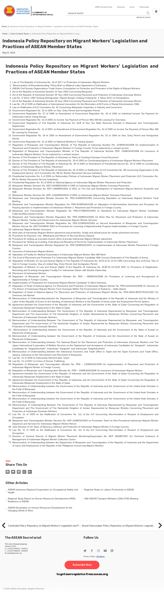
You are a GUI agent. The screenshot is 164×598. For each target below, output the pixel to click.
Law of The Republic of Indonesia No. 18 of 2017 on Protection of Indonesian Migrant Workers (60, 82)
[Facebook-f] (91, 550)
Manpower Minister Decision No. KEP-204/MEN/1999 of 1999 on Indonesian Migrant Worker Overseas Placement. (71, 185)
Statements (121, 7)
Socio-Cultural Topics (19, 34)
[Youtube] (105, 550)
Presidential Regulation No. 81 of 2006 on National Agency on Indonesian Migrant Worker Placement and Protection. (72, 182)
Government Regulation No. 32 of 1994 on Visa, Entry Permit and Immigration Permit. (56, 110)
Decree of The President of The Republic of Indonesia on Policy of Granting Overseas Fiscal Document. (65, 157)
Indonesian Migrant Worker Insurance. (32, 229)
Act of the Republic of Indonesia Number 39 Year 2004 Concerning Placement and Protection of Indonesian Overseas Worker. (77, 95)
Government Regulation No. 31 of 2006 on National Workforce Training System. (53, 141)
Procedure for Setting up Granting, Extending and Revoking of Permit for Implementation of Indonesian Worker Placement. (75, 242)
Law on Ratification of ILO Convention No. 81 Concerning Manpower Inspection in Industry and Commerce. (67, 107)
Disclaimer (100, 556)
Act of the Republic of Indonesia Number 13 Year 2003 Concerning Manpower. (52, 91)
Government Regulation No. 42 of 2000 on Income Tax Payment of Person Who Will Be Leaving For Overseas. (69, 119)
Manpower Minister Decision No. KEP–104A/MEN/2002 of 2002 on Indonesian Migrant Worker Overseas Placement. (72, 195)
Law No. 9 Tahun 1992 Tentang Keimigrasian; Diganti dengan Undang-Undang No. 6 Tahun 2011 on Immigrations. (71, 98)
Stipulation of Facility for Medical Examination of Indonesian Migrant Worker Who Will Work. (59, 254)
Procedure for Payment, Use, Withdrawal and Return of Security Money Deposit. (53, 235)
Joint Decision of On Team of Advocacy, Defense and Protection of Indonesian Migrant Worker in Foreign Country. (70, 426)
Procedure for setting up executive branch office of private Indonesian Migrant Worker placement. (62, 239)
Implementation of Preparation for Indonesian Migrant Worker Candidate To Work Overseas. (59, 282)
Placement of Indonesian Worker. (29, 273)
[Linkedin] (112, 550)
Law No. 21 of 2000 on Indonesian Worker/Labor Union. (41, 358)
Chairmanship (144, 7)
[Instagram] (98, 550)
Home (5, 34)
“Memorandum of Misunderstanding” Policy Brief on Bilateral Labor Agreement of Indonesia (59, 85)
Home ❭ (6, 26)
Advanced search (143, 17)
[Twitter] (85, 550)
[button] (82, 565)
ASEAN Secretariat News (103, 7)
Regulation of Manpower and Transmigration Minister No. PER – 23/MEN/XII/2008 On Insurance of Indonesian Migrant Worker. (77, 370)
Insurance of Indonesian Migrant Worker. (33, 251)
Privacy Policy (89, 556)
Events (132, 7)
